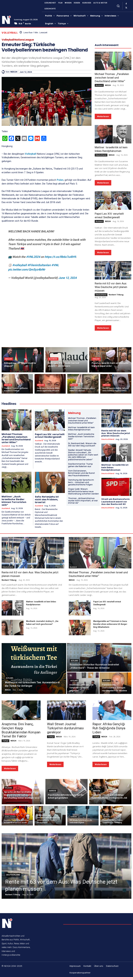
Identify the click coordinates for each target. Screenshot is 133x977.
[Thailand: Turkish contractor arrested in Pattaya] (17, 384)
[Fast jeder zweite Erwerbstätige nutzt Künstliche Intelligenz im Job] (110, 791)
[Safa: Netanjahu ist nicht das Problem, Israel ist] (50, 482)
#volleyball (19, 265)
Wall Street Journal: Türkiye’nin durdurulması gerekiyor (65, 728)
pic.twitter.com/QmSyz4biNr (26, 269)
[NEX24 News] (7, 20)
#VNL (55, 265)
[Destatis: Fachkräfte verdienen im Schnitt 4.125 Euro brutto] (17, 815)
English (8, 359)
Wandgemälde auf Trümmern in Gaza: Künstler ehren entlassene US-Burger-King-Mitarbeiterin (110, 624)
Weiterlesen (103, 116)
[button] (118, 5)
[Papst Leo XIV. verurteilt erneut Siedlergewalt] (113, 200)
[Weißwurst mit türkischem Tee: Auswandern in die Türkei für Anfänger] (34, 668)
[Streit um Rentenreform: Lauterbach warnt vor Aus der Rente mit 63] (116, 487)
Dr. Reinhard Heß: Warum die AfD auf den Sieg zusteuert (82, 444)
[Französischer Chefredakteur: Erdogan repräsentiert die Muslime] (115, 683)
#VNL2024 (33, 256)
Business (53, 359)
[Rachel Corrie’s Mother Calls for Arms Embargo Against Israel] (116, 384)
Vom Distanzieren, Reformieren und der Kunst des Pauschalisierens (81, 473)
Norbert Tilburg (116, 294)
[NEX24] (4, 71)
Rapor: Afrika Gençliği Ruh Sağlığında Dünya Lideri (108, 728)
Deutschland (101, 155)
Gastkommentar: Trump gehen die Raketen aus (80, 465)
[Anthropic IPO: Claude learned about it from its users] (66, 359)
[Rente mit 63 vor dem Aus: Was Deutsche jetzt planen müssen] (113, 270)
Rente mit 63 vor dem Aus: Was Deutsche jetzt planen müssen (111, 287)
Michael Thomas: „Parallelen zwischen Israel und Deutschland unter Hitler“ (112, 77)
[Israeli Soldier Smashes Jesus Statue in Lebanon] (83, 384)
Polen (60, 179)
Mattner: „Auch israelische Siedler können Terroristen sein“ (14, 500)
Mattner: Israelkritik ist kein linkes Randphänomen (81, 428)
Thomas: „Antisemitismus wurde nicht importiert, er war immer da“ (83, 500)
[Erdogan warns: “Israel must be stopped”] (23, 359)
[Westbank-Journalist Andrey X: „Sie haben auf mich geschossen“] (13, 627)
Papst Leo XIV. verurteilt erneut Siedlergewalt (50, 436)
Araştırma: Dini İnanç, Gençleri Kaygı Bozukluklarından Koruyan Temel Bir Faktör (21, 730)
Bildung (8, 788)
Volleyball (10, 32)
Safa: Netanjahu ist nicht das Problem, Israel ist (47, 499)
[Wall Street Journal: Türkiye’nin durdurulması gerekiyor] (66, 710)
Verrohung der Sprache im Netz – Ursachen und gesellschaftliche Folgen (81, 482)
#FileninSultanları (39, 265)
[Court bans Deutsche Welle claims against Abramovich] (50, 384)
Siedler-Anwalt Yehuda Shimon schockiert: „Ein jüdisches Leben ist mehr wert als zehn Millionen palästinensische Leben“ (83, 455)
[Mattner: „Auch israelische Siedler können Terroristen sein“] (16, 482)
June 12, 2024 (67, 277)
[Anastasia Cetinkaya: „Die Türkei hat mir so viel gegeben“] (83, 683)
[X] (126, 8)
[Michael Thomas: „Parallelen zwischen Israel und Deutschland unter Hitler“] (113, 61)
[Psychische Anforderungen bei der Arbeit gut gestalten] (66, 791)
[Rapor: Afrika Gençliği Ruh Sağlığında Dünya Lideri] (111, 710)
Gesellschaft (10, 817)
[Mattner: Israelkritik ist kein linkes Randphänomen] (113, 134)
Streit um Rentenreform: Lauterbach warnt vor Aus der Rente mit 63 (115, 502)
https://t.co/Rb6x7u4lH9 (60, 256)
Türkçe (5, 741)
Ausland (99, 85)
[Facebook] (126, 4)
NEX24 (13, 72)
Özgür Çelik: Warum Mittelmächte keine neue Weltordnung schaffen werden (83, 491)
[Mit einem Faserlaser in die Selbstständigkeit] (83, 815)
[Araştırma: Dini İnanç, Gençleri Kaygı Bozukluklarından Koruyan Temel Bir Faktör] (21, 710)
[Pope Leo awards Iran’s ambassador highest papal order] (110, 359)
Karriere (52, 791)
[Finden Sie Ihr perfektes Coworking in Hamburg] (116, 815)
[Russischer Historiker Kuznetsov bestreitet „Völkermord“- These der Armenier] (99, 657)
